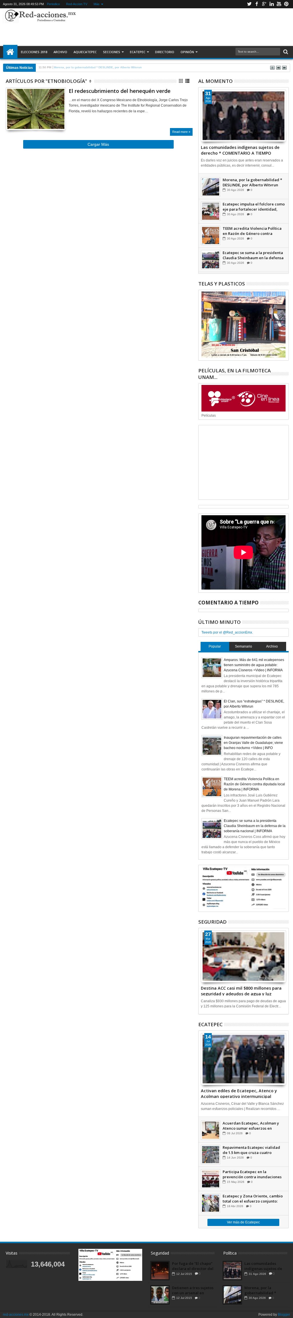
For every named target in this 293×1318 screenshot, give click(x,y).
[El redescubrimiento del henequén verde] (35, 109)
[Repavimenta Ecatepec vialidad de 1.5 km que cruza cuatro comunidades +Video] (210, 1154)
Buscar (285, 52)
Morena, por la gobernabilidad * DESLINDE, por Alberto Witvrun (252, 182)
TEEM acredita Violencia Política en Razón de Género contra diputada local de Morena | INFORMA (252, 231)
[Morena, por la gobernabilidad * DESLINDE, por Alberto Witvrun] (210, 186)
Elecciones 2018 (34, 52)
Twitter (249, 4)
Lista (188, 81)
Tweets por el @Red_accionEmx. (227, 632)
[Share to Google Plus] (22, 119)
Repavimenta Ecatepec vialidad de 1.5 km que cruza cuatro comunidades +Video (251, 1150)
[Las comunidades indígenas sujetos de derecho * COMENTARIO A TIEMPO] (243, 115)
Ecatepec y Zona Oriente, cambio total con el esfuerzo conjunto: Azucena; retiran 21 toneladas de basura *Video (253, 1198)
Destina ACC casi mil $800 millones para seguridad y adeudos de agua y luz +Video (241, 990)
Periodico (53, 4)
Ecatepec (137, 52)
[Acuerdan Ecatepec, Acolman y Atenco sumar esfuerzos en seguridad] (210, 1130)
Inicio (10, 52)
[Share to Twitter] (16, 119)
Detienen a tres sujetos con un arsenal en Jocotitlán (192, 1290)
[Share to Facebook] (10, 119)
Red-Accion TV (76, 4)
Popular (215, 646)
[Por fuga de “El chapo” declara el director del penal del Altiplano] (160, 1270)
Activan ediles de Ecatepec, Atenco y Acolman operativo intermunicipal (239, 1093)
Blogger (284, 1315)
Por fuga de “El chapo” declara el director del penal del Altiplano (192, 1266)
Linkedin (271, 4)
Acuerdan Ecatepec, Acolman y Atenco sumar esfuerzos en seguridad (251, 1126)
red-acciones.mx (16, 1315)
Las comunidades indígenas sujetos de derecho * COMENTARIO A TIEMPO (240, 150)
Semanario (243, 646)
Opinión (187, 52)
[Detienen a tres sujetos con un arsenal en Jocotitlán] (160, 1294)
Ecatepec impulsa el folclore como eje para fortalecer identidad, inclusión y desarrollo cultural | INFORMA (254, 206)
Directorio (164, 52)
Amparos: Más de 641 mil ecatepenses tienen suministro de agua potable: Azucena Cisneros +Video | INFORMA (254, 665)
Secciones (111, 52)
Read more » (181, 131)
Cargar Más (98, 144)
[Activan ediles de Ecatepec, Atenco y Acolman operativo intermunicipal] (243, 1059)
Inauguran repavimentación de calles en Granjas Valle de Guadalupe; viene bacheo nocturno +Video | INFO (253, 743)
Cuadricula (181, 81)
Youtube (279, 4)
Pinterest (286, 4)
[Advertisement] (182, 27)
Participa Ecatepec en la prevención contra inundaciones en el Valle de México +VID (252, 1174)
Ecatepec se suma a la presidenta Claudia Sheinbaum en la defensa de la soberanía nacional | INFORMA (253, 255)
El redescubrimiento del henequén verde (120, 90)
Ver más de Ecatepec (243, 1222)
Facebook (256, 4)
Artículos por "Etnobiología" (46, 81)
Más (97, 4)
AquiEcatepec (85, 52)
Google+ (264, 4)
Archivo (60, 52)
